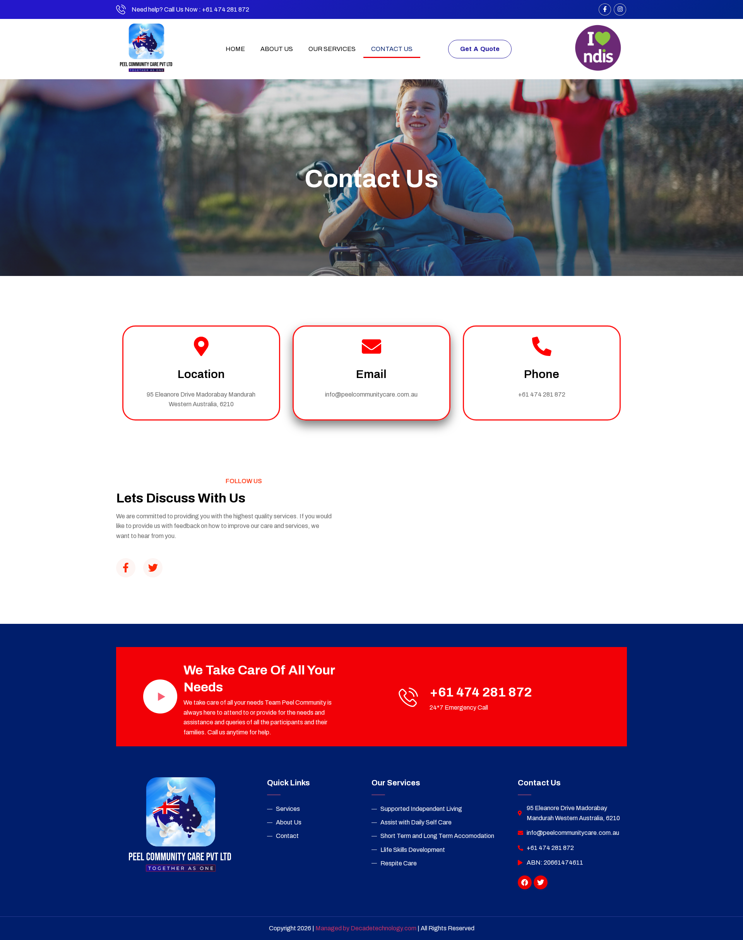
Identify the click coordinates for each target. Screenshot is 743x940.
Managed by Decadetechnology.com (366, 928)
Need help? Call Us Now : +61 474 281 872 (190, 9)
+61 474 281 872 (481, 692)
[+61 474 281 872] (408, 697)
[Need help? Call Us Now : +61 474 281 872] (121, 9)
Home (235, 49)
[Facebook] (605, 9)
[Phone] (541, 346)
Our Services (332, 49)
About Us (276, 49)
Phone (541, 374)
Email (371, 374)
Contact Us (392, 49)
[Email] (371, 346)
